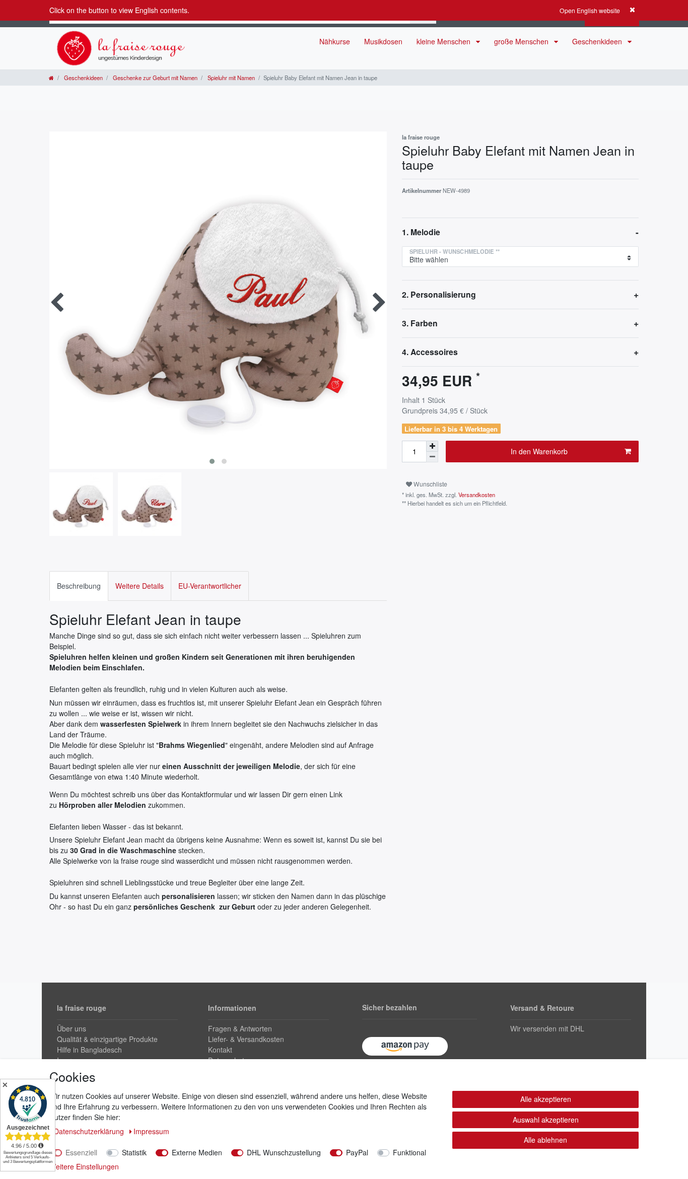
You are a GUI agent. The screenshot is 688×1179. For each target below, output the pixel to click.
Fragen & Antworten (240, 1028)
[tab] (78, 586)
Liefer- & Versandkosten (246, 1039)
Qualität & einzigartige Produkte (107, 1039)
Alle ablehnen (545, 1140)
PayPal (357, 1152)
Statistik (134, 1152)
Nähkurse (334, 41)
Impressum (151, 1131)
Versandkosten (476, 495)
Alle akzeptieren (545, 1099)
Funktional (409, 1152)
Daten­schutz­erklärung (90, 1131)
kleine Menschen (444, 41)
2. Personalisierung (439, 294)
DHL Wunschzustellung (284, 1152)
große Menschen (522, 41)
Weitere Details (139, 586)
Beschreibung (79, 586)
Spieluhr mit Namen (230, 78)
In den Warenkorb (539, 451)
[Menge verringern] (432, 457)
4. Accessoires (430, 352)
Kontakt (220, 1050)
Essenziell (81, 1152)
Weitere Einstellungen (84, 1166)
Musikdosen (383, 41)
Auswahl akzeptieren (546, 1120)
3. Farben (420, 323)
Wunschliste (429, 483)
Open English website (590, 10)
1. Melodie (421, 232)
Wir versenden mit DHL (547, 1028)
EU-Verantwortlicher (209, 586)
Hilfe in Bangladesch (89, 1050)
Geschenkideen (598, 41)
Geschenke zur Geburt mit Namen (154, 78)
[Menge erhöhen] (432, 446)
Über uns (71, 1028)
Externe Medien (197, 1152)
